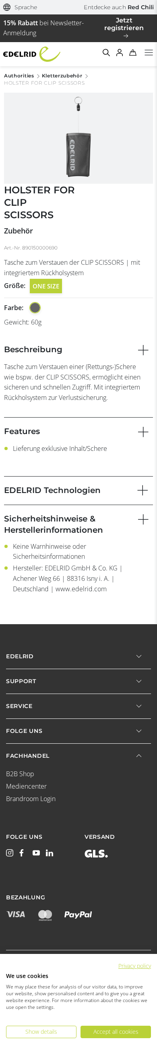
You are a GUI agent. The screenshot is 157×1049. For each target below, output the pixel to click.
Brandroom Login (31, 798)
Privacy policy (134, 966)
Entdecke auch (119, 7)
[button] (20, 7)
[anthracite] (35, 307)
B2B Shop (20, 773)
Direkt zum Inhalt (78, 4)
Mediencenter (26, 786)
